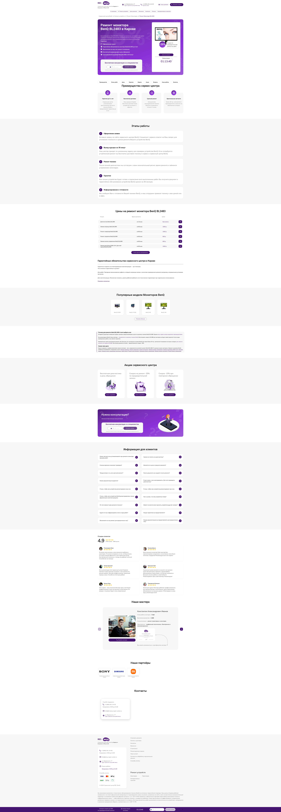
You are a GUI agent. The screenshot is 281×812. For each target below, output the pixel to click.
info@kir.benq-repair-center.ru (113, 711)
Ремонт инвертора (134, 349)
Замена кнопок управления (156, 349)
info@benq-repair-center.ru (109, 757)
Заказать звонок (177, 4)
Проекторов (145, 776)
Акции (147, 82)
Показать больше (140, 319)
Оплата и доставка (135, 740)
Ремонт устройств (123, 11)
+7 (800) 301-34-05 (148, 4)
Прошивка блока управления (146, 351)
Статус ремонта (164, 4)
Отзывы (154, 11)
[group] (104, 672)
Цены (123, 82)
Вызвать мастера (122, 640)
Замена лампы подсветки (161, 351)
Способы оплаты (135, 761)
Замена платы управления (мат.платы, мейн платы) (115, 351)
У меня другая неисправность (140, 252)
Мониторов (133, 776)
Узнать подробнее (110, 394)
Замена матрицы (125, 349)
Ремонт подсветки (143, 349)
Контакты (147, 11)
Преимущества (103, 82)
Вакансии (141, 11)
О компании (113, 11)
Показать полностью (104, 281)
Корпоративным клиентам (164, 11)
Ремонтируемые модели (137, 751)
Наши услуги (134, 754)
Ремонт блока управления (174, 351)
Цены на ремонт (166, 54)
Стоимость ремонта (136, 738)
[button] (181, 629)
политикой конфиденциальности (132, 69)
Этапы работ (114, 82)
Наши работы (165, 82)
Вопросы (155, 82)
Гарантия (131, 82)
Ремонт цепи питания (133, 351)
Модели (140, 82)
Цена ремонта (133, 11)
